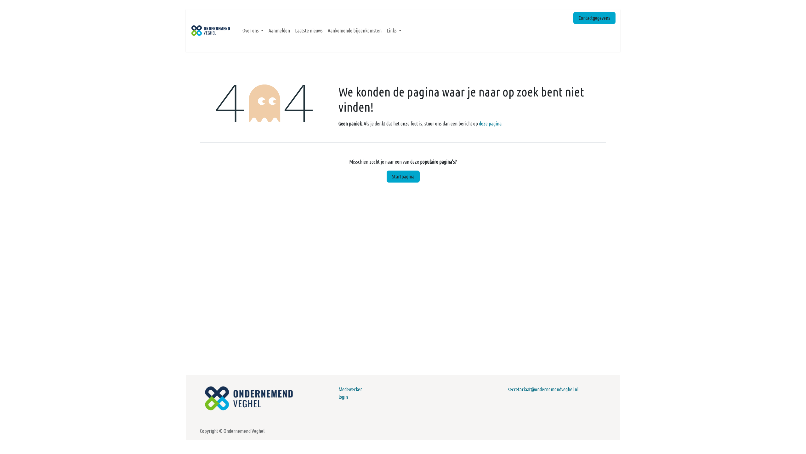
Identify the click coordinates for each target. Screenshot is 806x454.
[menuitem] (253, 30)
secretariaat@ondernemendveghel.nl (543, 389)
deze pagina (490, 123)
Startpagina (403, 176)
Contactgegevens (594, 18)
